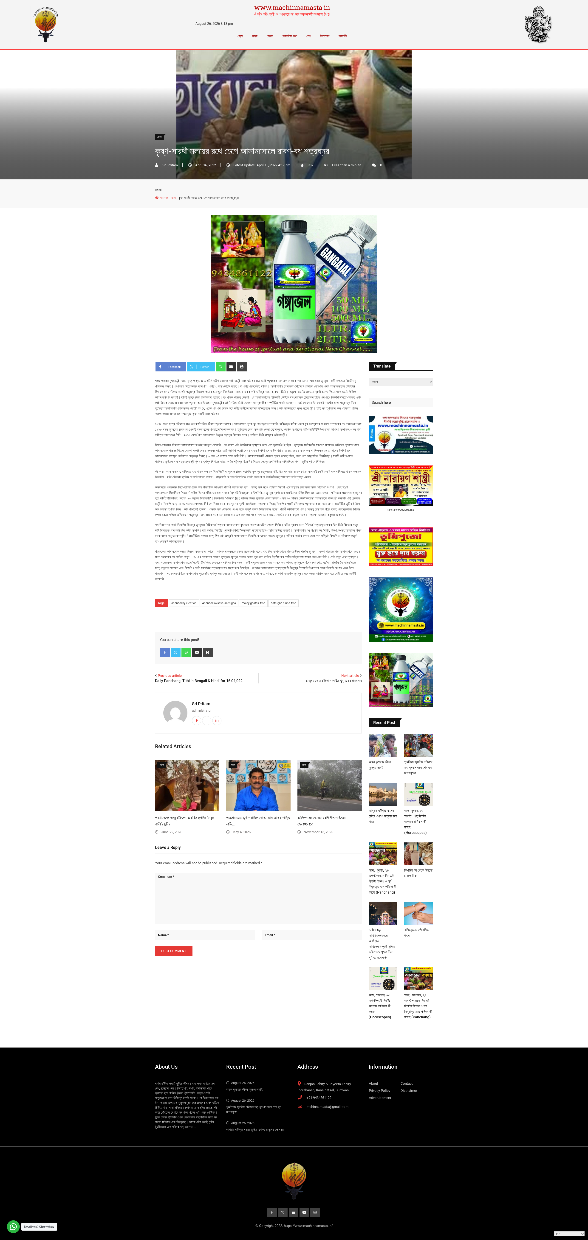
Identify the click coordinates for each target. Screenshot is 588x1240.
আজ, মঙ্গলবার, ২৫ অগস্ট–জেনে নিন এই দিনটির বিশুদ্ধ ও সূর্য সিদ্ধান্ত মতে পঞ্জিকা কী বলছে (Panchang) (418, 1006)
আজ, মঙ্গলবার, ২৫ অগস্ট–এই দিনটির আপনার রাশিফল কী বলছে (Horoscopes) (380, 1006)
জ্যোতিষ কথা (289, 36)
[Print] (242, 366)
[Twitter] (176, 652)
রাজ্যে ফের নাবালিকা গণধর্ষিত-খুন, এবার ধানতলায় (333, 681)
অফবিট (343, 36)
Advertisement (380, 1098)
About (373, 1083)
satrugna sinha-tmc (283, 603)
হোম (240, 36)
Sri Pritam (201, 703)
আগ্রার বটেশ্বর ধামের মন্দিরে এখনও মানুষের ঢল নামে (383, 816)
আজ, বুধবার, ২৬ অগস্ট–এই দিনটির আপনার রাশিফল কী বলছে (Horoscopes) (415, 821)
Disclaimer (409, 1091)
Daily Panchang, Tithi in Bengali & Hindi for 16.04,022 (199, 681)
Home (163, 198)
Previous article (170, 676)
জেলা (270, 36)
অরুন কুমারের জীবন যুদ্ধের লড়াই (244, 1089)
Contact (407, 1083)
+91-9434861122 (318, 1098)
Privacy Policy (379, 1091)
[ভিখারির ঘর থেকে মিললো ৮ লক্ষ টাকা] (418, 853)
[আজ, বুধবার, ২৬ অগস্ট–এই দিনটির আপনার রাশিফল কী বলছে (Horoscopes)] (418, 794)
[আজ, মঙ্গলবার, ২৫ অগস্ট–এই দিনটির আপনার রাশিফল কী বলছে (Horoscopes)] (383, 978)
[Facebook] (165, 652)
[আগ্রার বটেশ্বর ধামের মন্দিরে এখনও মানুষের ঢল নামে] (383, 794)
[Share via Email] (231, 366)
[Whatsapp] (221, 366)
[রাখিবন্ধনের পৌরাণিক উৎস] (418, 913)
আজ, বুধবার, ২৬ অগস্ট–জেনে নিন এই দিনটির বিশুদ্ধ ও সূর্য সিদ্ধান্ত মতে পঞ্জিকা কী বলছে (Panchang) (382, 881)
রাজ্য (254, 36)
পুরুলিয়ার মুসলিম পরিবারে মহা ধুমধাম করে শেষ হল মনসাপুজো (418, 767)
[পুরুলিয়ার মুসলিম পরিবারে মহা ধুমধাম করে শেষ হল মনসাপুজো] (418, 745)
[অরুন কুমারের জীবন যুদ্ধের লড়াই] (383, 745)
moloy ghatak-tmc (253, 603)
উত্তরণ (324, 36)
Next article (350, 676)
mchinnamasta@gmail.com (327, 1107)
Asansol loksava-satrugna (219, 603)
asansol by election (183, 603)
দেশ (308, 36)
